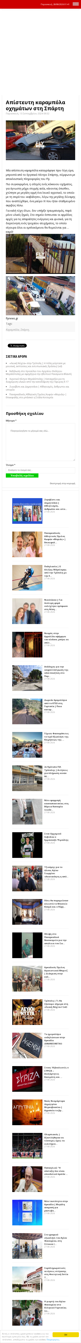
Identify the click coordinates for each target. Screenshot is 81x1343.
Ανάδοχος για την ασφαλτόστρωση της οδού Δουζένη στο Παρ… (56, 671)
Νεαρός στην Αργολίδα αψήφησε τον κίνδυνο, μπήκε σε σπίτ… (56, 638)
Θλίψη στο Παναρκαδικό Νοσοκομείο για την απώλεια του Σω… (55, 938)
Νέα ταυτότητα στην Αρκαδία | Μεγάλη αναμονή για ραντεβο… (56, 1206)
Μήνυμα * (11, 420)
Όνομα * (10, 465)
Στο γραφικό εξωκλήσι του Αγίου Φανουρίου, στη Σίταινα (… (55, 1239)
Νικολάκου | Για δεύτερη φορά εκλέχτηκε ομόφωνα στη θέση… (56, 604)
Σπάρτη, (25, 329)
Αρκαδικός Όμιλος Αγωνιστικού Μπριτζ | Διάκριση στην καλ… (56, 972)
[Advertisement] (40, 52)
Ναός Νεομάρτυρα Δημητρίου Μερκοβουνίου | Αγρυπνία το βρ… (54, 1106)
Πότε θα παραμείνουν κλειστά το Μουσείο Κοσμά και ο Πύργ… (56, 903)
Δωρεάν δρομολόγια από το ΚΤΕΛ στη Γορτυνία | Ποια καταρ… (55, 705)
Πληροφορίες (53, 1339)
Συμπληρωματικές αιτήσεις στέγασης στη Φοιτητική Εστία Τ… (56, 1273)
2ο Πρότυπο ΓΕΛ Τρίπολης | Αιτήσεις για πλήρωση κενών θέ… (56, 771)
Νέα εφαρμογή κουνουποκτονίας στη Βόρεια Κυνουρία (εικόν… (56, 805)
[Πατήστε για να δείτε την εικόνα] (40, 140)
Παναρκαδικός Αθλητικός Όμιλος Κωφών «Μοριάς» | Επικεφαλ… (55, 538)
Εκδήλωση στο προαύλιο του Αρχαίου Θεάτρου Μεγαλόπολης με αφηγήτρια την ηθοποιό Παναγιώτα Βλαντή (39, 373)
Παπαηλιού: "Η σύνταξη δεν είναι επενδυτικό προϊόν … (56, 1170)
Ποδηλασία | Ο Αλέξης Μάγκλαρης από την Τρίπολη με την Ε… (55, 571)
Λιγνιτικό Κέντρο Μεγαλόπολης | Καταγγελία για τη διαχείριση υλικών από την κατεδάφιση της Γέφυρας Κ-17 (37, 380)
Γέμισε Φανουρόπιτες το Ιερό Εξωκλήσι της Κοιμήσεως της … (56, 736)
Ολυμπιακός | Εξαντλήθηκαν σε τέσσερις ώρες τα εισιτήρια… (54, 1139)
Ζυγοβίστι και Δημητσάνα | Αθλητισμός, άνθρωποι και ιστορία (37, 388)
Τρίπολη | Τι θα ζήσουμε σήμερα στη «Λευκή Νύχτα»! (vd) (56, 1003)
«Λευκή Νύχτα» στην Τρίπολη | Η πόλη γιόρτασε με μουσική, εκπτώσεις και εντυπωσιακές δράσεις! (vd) (36, 365)
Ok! (65, 1334)
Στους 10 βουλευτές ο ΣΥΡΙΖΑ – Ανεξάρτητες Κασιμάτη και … (56, 1072)
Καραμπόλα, (13, 329)
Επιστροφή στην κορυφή (62, 483)
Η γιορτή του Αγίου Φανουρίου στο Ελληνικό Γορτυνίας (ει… (55, 1306)
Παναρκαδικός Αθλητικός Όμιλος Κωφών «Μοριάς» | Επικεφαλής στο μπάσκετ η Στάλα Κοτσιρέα (36, 396)
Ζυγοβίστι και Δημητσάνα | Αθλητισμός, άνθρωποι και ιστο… (55, 504)
